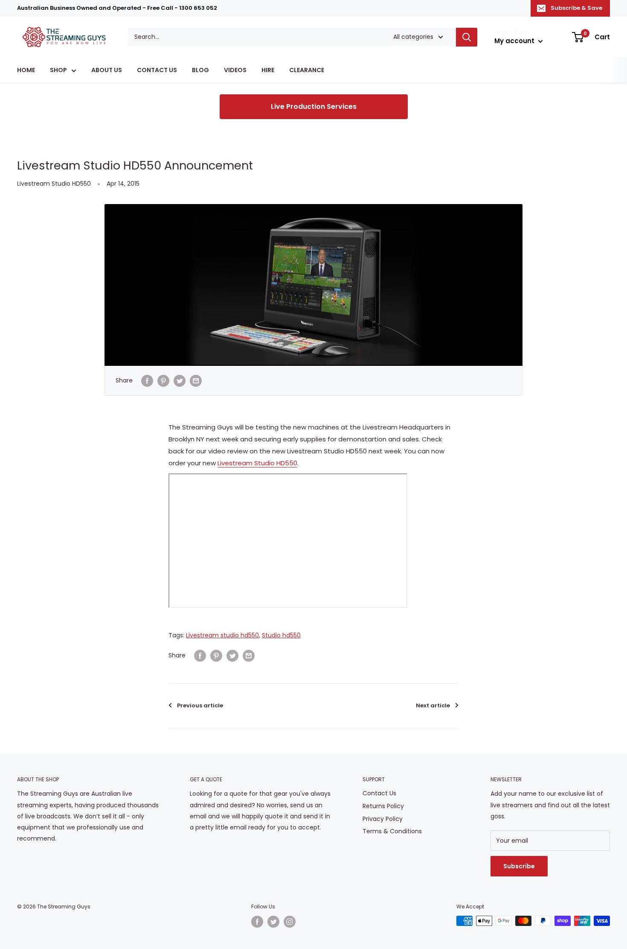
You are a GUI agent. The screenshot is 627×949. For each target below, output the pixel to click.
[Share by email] (196, 380)
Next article (433, 705)
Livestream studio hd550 (222, 635)
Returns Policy (383, 806)
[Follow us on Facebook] (257, 922)
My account (515, 40)
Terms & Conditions (392, 831)
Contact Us (379, 793)
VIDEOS (235, 70)
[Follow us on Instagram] (290, 922)
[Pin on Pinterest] (163, 380)
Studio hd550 (281, 635)
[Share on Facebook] (147, 380)
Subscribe (519, 866)
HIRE (267, 70)
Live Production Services (314, 106)
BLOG (200, 70)
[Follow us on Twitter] (273, 922)
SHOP (58, 70)
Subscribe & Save (576, 8)
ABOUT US (106, 70)
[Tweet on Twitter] (180, 380)
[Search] (466, 37)
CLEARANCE (306, 70)
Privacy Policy (383, 819)
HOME (26, 70)
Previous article (200, 705)
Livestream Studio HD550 (54, 183)
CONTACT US (157, 70)
